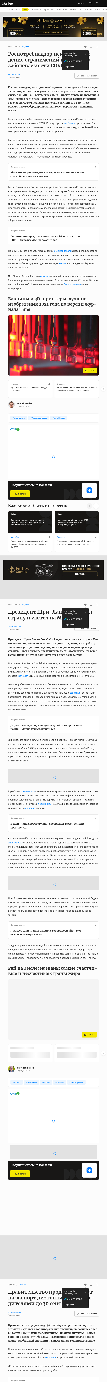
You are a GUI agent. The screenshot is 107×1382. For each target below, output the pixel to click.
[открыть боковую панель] (90, 3)
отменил (45, 276)
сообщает (22, 661)
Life (80, 9)
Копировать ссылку (88, 76)
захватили (75, 678)
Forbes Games (17, 9)
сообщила (69, 123)
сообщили (51, 1298)
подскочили (44, 767)
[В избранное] (49, 384)
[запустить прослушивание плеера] (85, 46)
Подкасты (62, 9)
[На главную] (7, 3)
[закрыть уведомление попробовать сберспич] (85, 54)
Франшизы (49, 9)
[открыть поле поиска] (97, 3)
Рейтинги (36, 9)
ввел (35, 1341)
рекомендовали (63, 250)
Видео (73, 9)
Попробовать (70, 66)
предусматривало (18, 1350)
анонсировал (15, 805)
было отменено (72, 284)
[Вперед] (103, 389)
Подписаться (20, 493)
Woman (88, 9)
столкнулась (28, 754)
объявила (29, 771)
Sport (97, 9)
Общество (61, 537)
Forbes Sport (15, 537)
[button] (103, 3)
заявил (62, 263)
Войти (81, 3)
